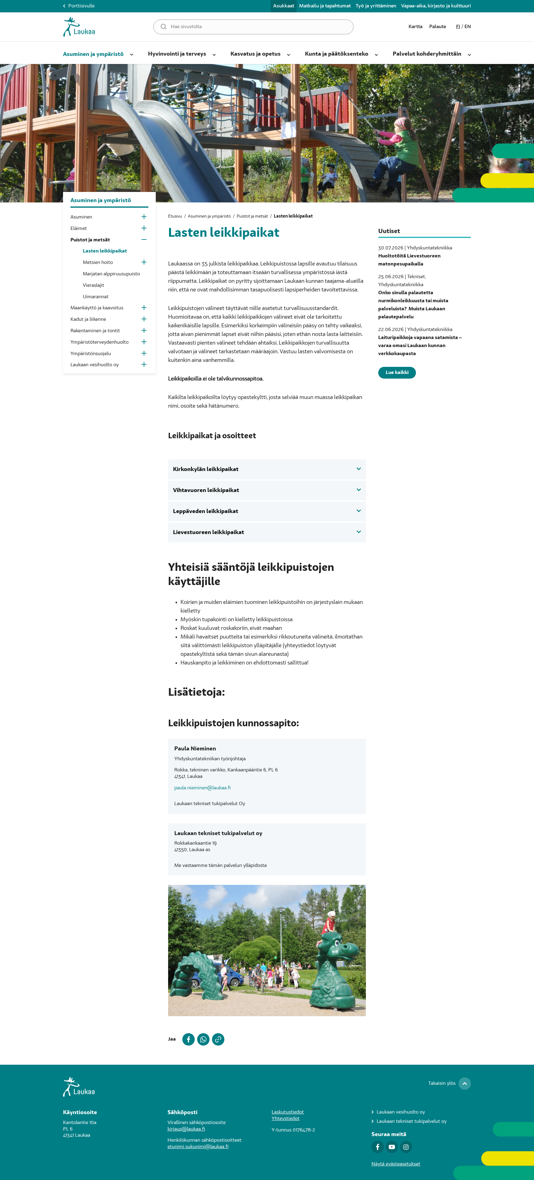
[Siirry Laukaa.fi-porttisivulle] (267, 1087)
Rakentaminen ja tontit (95, 331)
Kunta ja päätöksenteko (336, 54)
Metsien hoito (98, 262)
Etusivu (175, 216)
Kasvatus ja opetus (256, 54)
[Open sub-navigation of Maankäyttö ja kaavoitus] (144, 309)
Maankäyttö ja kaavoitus (96, 308)
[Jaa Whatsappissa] (202, 1039)
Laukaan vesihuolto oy (94, 365)
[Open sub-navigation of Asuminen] (144, 218)
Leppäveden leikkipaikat (205, 511)
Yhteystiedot (285, 1118)
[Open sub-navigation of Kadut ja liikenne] (144, 320)
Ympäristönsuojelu (90, 353)
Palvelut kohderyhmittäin (427, 54)
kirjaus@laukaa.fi (186, 1129)
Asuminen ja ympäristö (93, 54)
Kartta (415, 26)
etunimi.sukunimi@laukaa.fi (198, 1146)
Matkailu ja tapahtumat (325, 6)
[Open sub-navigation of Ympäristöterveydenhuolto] (144, 343)
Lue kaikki (397, 372)
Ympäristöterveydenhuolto (99, 342)
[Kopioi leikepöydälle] (217, 1039)
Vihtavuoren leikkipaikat (206, 490)
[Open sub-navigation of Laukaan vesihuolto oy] (144, 366)
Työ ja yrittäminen (376, 6)
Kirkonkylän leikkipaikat (206, 469)
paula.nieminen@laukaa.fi (202, 788)
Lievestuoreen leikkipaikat (208, 532)
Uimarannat (95, 297)
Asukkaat (283, 6)
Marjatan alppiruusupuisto (111, 274)
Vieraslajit (93, 285)
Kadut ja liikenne (88, 319)
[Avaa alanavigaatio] (132, 53)
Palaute (437, 26)
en (467, 26)
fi (458, 26)
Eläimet (78, 228)
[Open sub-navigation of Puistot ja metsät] (144, 241)
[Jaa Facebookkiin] (187, 1039)
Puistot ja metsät (90, 240)
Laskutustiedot (288, 1112)
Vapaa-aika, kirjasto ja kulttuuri (436, 6)
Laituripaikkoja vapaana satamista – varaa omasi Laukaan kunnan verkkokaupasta (420, 345)
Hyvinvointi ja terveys (177, 54)
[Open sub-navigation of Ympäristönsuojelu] (144, 355)
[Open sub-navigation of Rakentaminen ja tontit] (144, 332)
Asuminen (81, 217)
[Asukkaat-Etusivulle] (79, 27)
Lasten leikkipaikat (105, 251)
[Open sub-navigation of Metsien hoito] (144, 263)
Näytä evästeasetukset (395, 1164)
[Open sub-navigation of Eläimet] (144, 229)
